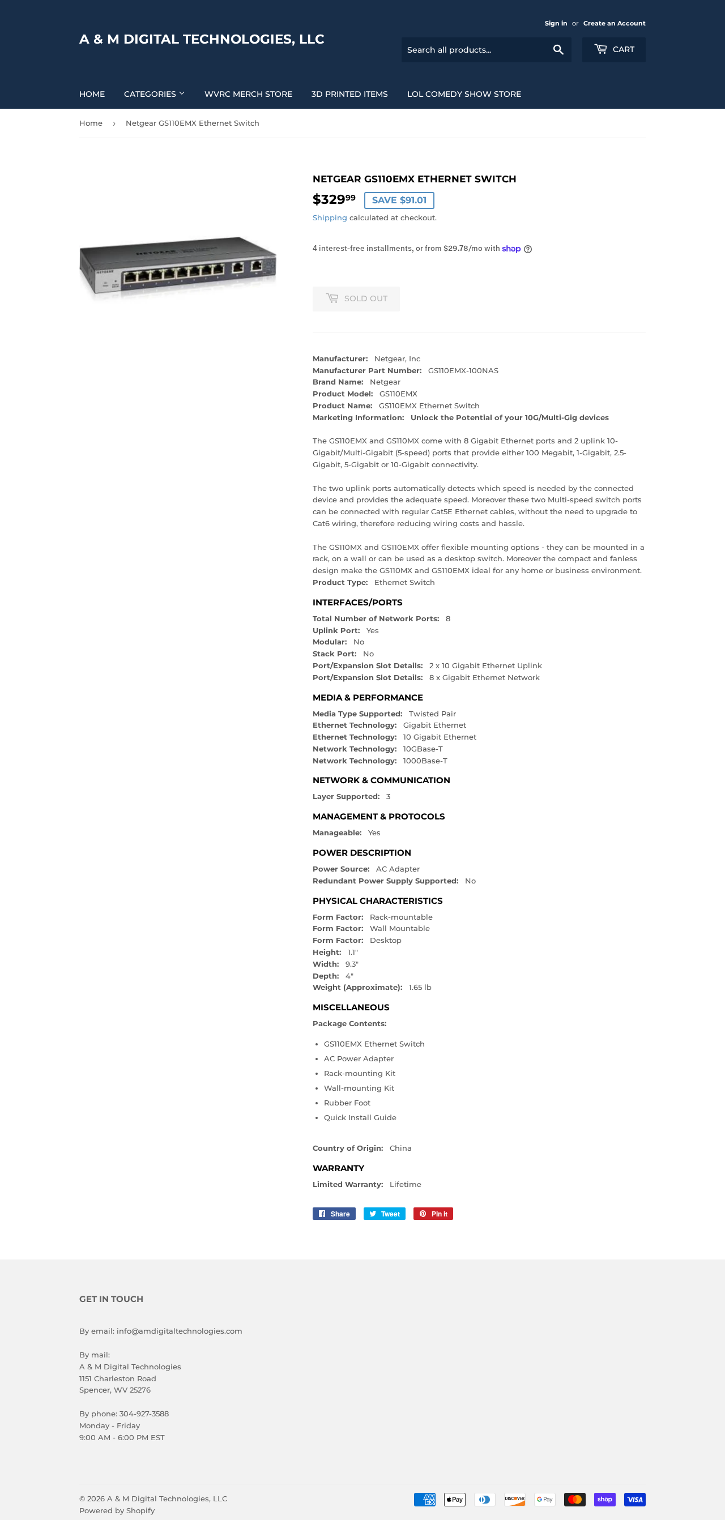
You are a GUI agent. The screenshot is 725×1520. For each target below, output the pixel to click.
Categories (151, 94)
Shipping (330, 217)
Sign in (556, 23)
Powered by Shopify (117, 1510)
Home (92, 94)
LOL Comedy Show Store (464, 94)
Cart (622, 49)
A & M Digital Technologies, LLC (202, 39)
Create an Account (614, 23)
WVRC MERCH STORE (248, 94)
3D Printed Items (350, 94)
